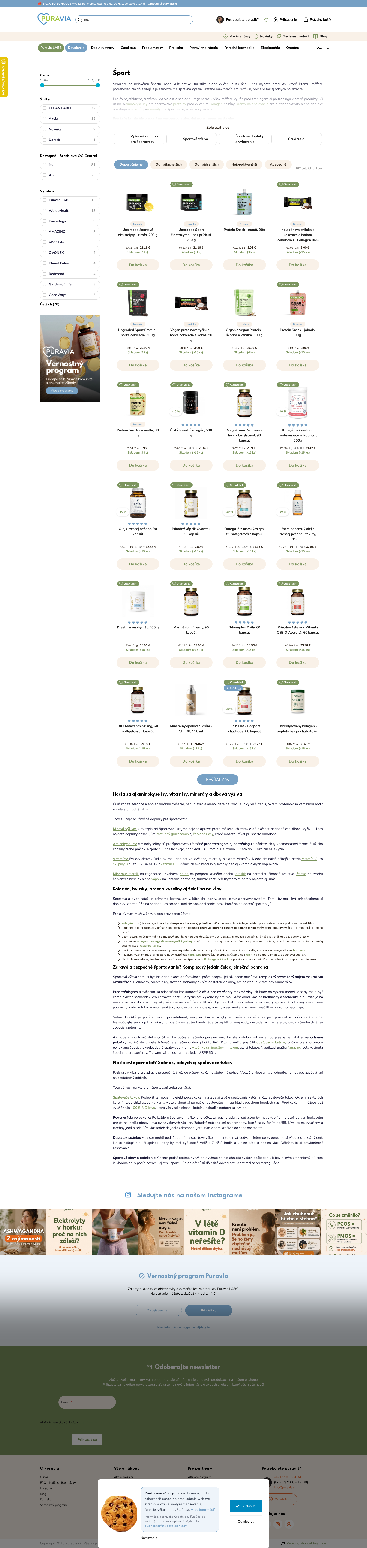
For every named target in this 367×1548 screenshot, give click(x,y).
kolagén (216, 104)
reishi (249, 955)
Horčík (134, 874)
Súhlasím (248, 1506)
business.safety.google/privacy (166, 1526)
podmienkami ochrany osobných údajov (106, 1422)
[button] (218, 163)
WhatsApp (283, 1499)
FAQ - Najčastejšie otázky (58, 1483)
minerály (154, 109)
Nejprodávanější (244, 164)
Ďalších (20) (50, 304)
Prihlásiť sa (208, 1310)
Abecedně (278, 164)
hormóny (299, 950)
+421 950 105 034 (287, 1477)
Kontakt (45, 1499)
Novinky (266, 36)
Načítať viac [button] (217, 779)
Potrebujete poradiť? (242, 19)
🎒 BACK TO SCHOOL (53, 4)
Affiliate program (199, 1477)
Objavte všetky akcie (162, 4)
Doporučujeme (131, 164)
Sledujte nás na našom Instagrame (189, 1195)
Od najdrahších (207, 164)
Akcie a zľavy (240, 36)
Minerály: (121, 874)
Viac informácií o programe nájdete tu (183, 1327)
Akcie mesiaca (124, 1477)
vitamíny (138, 109)
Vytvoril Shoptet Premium (307, 1543)
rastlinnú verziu (150, 946)
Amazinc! (294, 1047)
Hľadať (200, 19)
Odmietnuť (245, 1521)
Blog (323, 36)
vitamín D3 (169, 864)
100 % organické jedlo (216, 959)
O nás (44, 1477)
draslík (240, 874)
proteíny (180, 104)
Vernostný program (53, 1505)
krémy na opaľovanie (252, 104)
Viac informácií (203, 1510)
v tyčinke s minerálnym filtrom (214, 1047)
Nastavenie (149, 1537)
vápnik (156, 879)
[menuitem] (51, 47)
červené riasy (203, 834)
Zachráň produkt (296, 36)
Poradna (46, 1488)
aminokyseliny (136, 104)
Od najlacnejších (169, 164)
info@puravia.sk (285, 1487)
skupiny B (120, 864)
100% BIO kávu (143, 1107)
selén (184, 874)
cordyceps (194, 955)
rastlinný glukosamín (173, 834)
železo (301, 874)
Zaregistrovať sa (158, 1310)
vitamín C (309, 859)
